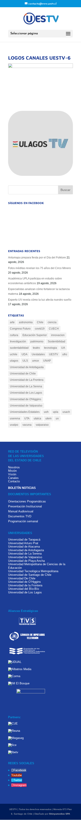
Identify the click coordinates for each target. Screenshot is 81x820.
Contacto (14, 481)
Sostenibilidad (56, 341)
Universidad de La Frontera (26, 379)
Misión (12, 470)
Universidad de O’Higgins (24, 581)
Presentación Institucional (25, 506)
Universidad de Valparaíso (26, 405)
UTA (26, 418)
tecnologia (50, 347)
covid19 (40, 328)
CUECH (54, 328)
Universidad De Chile (21, 578)
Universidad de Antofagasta (27, 367)
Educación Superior (34, 335)
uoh (46, 411)
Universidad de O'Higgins (25, 399)
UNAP (47, 360)
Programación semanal (23, 521)
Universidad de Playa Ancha (26, 560)
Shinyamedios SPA (59, 814)
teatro (36, 347)
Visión (12, 474)
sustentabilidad (19, 347)
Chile (40, 322)
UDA (24, 354)
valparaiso (42, 424)
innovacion (58, 335)
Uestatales (38, 354)
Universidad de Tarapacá (24, 539)
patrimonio (36, 341)
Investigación (18, 341)
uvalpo (14, 424)
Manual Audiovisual (20, 511)
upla (55, 411)
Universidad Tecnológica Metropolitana (33, 571)
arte (12, 322)
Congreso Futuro (20, 328)
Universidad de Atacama (24, 546)
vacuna (27, 424)
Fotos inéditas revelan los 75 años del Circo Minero (39, 268)
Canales (13, 478)
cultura (14, 335)
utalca (37, 418)
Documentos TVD (19, 516)
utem (48, 418)
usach (66, 411)
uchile (13, 354)
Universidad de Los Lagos (26, 392)
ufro (64, 354)
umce (35, 360)
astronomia (26, 322)
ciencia (52, 322)
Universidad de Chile (23, 373)
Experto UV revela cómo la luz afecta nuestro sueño (39, 299)
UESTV (53, 354)
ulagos (14, 360)
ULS (25, 360)
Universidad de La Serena (26, 386)
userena (15, 418)
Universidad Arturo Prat (23, 543)
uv (57, 418)
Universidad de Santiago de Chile (29, 574)
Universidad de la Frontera (25, 585)
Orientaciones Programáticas (27, 501)
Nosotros (14, 467)
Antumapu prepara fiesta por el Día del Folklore (37, 257)
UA (63, 347)
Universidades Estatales (25, 411)
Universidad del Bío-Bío (23, 588)
